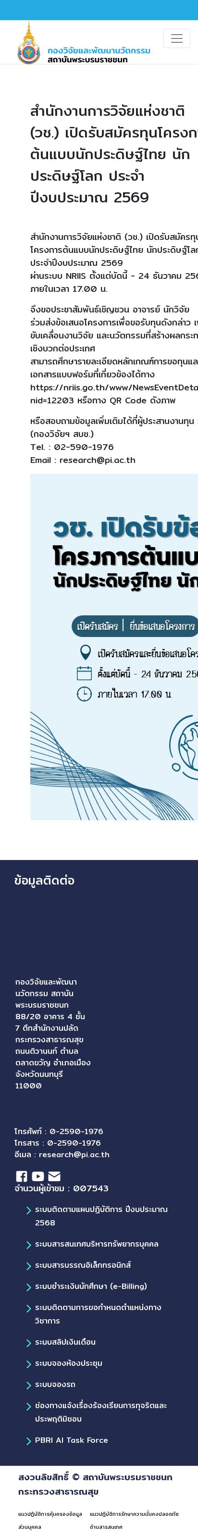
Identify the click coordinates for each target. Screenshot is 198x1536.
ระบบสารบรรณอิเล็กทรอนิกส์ (83, 1265)
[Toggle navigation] (176, 38)
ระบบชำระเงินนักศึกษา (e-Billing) (91, 1286)
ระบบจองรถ (55, 1384)
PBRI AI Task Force (71, 1440)
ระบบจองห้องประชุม (68, 1363)
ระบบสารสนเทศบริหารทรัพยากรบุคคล (97, 1244)
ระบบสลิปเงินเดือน (65, 1342)
